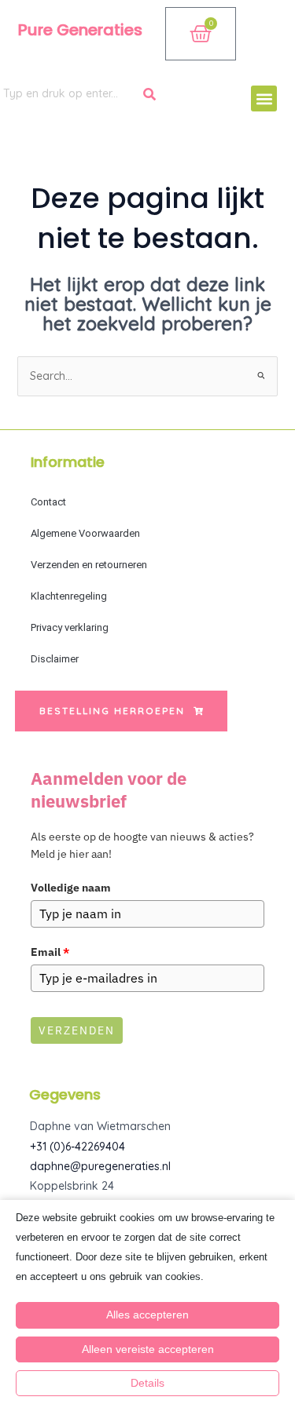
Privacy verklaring (70, 627)
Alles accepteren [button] (147, 1314)
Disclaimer (55, 659)
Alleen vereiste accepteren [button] (148, 1349)
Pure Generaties (80, 30)
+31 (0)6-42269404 (77, 1147)
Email (50, 952)
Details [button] (147, 1383)
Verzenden (77, 1030)
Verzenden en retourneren (89, 565)
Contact (48, 502)
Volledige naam (71, 888)
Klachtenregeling (69, 596)
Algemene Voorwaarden (85, 533)
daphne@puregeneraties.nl (100, 1166)
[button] (264, 98)
